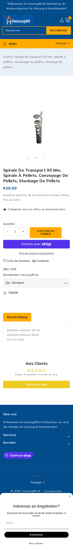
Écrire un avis (36, 384)
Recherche (58, 30)
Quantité (9, 224)
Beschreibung (17, 317)
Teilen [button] (13, 292)
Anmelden (36, 534)
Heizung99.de (30, 274)
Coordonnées (53, 491)
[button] (67, 20)
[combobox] (36, 30)
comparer (43, 260)
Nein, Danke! (36, 543)
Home (7, 57)
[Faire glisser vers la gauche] (28, 158)
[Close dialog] (70, 496)
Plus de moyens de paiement (36, 253)
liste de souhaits (19, 260)
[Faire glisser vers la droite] (45, 158)
